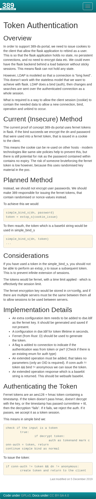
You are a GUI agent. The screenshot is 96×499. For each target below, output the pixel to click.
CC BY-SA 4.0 (59, 496)
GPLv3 (26, 496)
